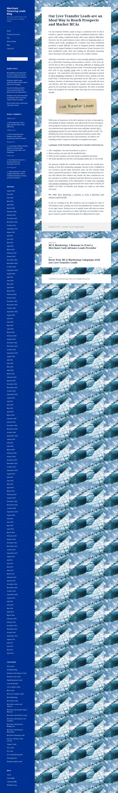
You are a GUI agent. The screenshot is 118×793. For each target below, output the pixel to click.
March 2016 (11, 615)
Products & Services (13, 34)
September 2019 (12, 470)
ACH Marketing (12, 670)
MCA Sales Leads (12, 701)
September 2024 (12, 270)
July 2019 (10, 477)
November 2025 (12, 222)
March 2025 (11, 249)
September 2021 (12, 394)
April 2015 (10, 653)
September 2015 (12, 636)
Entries (10, 778)
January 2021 (11, 422)
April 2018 (10, 529)
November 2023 (12, 305)
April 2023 (10, 329)
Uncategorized (12, 758)
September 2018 (12, 512)
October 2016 (11, 591)
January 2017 (11, 581)
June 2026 (10, 198)
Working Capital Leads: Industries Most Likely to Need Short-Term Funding (17, 82)
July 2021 (10, 401)
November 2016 (12, 588)
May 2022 (10, 367)
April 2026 (10, 205)
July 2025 (10, 236)
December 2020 (12, 425)
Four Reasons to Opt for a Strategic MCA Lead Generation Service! (16, 162)
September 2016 (12, 594)
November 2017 (12, 546)
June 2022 (10, 363)
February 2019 (11, 494)
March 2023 (11, 332)
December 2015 (12, 626)
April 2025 (10, 246)
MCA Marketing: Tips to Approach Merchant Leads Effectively (16, 125)
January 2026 (11, 215)
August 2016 (11, 598)
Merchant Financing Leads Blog (16, 11)
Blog (8, 45)
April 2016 (10, 612)
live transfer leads (67, 70)
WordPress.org (12, 785)
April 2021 (10, 412)
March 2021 (11, 415)
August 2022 (11, 356)
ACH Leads (10, 666)
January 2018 (11, 539)
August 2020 (11, 439)
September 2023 (12, 312)
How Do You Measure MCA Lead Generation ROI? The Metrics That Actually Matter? (17, 90)
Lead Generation (12, 683)
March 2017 (11, 574)
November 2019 (12, 463)
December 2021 (12, 384)
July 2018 (10, 519)
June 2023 (10, 322)
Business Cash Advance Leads (16, 673)
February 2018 (11, 536)
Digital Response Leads (14, 680)
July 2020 (10, 443)
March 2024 (11, 291)
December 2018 (12, 501)
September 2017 (12, 553)
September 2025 (12, 229)
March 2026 (11, 208)
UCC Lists (10, 751)
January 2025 (11, 256)
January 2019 (11, 498)
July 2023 (10, 318)
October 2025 (11, 225)
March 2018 (11, 532)
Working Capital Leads (14, 761)
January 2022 (11, 381)
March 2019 (11, 491)
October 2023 (11, 308)
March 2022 (11, 374)
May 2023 (10, 325)
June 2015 (10, 646)
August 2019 (11, 474)
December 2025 (12, 218)
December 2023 (12, 301)
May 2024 (10, 284)
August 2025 (11, 232)
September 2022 (12, 353)
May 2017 (10, 567)
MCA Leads (10, 690)
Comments (12, 782)
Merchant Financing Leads (16, 735)
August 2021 (11, 398)
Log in (9, 775)
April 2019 (10, 488)
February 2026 (11, 212)
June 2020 (10, 446)
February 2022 (11, 377)
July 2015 (10, 643)
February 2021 (11, 419)
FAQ (8, 38)
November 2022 (12, 346)
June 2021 (10, 405)
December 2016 (12, 584)
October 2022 (11, 350)
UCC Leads (10, 748)
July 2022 (10, 360)
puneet (65, 227)
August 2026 (11, 191)
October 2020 (11, 432)
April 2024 (10, 287)
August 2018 (11, 515)
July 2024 (10, 277)
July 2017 (10, 560)
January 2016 (11, 622)
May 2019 (10, 484)
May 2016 (10, 608)
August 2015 (11, 639)
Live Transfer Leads (13, 687)
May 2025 (10, 243)
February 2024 (11, 294)
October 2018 (11, 508)
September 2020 (12, 436)
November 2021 (12, 387)
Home (9, 31)
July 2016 (10, 601)
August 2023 (11, 315)
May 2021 (10, 408)
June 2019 (10, 481)
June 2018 (10, 522)
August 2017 (11, 557)
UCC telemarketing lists (15, 755)
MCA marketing (57, 76)
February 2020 (11, 453)
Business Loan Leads (13, 677)
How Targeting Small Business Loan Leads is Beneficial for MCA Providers (16, 136)
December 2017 (12, 543)
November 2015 (12, 629)
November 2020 (12, 429)
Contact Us (10, 49)
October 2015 (11, 632)
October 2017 (11, 550)
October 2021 (11, 391)
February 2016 (11, 619)
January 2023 (11, 339)
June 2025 (10, 239)
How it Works (11, 41)
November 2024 (12, 263)
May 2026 (10, 201)
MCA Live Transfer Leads (15, 694)
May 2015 (10, 650)
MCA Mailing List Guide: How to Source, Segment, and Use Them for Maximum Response (17, 75)
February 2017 (11, 577)
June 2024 (10, 281)
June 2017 (10, 563)
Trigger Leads (11, 744)
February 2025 (11, 253)
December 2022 (12, 343)
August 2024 (11, 274)
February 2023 (11, 336)
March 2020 (11, 450)
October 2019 (11, 467)
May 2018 (10, 525)
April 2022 (10, 370)
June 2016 (10, 605)
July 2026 (10, 194)
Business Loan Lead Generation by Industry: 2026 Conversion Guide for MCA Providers (17, 98)
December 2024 (12, 260)
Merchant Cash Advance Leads (17, 715)
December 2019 (12, 460)
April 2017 (10, 570)
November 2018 (12, 505)
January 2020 (11, 456)
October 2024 (11, 267)
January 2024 (11, 298)
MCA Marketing (12, 697)
